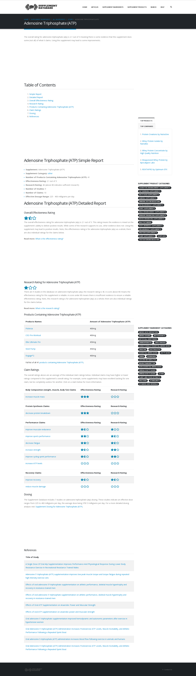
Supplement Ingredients (112, 7)
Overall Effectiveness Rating (41, 100)
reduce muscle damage (36, 486)
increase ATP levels (34, 463)
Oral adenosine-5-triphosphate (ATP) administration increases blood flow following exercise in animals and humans (75, 639)
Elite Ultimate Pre (33, 342)
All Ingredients (59, 19)
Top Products (146, 121)
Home (84, 7)
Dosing (32, 113)
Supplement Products (137, 7)
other (70, 19)
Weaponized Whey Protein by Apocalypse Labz (153, 161)
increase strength (33, 450)
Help (162, 7)
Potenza (29, 328)
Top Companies (146, 126)
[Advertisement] (79, 63)
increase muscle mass (35, 396)
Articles (94, 7)
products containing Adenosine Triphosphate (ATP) (61, 362)
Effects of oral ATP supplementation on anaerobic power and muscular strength (60, 612)
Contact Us (168, 670)
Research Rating (36, 103)
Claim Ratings (35, 110)
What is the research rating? (47, 308)
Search (153, 7)
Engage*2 (30, 355)
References (34, 116)
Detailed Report (36, 97)
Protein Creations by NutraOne (155, 134)
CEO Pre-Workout (33, 335)
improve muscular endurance (38, 429)
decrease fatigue (33, 443)
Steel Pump (30, 349)
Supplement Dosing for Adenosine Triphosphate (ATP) (59, 506)
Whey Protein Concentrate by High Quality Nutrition (153, 151)
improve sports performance (38, 436)
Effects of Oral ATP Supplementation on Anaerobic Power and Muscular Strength (60, 605)
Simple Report (35, 94)
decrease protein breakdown (38, 413)
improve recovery (33, 479)
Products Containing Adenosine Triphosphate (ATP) (51, 107)
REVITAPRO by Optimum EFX (154, 169)
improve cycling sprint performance (41, 456)
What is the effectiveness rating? (49, 238)
